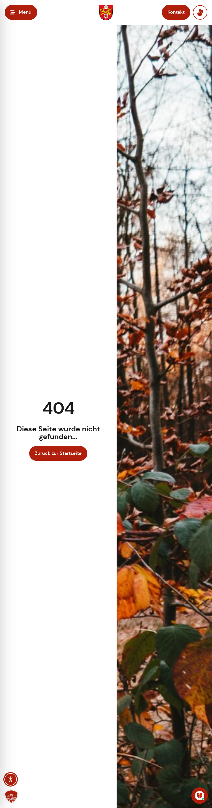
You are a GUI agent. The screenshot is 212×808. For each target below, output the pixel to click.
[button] (11, 796)
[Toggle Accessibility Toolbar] (10, 779)
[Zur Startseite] (106, 12)
